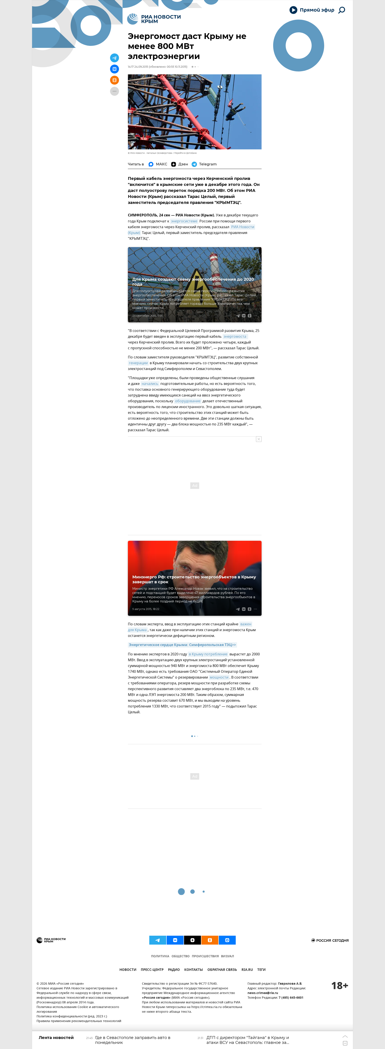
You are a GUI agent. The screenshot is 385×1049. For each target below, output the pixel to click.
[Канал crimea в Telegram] (157, 940)
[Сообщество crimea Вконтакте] (175, 940)
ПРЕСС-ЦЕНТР (152, 970)
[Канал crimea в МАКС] (227, 940)
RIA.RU (247, 970)
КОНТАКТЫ (193, 970)
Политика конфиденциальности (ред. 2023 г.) (72, 1016)
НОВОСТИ (127, 970)
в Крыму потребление (208, 654)
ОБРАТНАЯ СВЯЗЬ (222, 970)
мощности (219, 677)
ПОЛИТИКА (160, 956)
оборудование (188, 401)
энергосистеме (184, 221)
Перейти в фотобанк (185, 153)
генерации (138, 363)
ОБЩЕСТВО (181, 956)
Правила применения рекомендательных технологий (79, 1021)
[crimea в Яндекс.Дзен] (192, 940)
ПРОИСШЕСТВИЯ (205, 956)
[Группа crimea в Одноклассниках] (209, 940)
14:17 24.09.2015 (138, 66)
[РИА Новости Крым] (153, 19)
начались (150, 383)
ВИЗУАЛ (227, 956)
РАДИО (174, 970)
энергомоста (235, 336)
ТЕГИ (261, 970)
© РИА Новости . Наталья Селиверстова (150, 153)
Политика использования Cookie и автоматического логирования (78, 1009)
